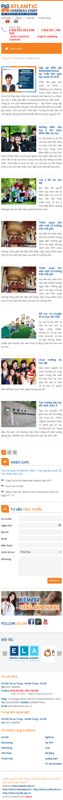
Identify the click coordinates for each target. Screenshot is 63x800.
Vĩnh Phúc (6, 753)
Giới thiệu (6, 17)
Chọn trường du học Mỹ (50, 361)
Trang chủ (6, 58)
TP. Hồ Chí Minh (53, 763)
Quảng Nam (51, 758)
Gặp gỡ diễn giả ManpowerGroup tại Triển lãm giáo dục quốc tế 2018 (50, 72)
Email (4, 539)
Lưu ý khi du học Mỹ (50, 181)
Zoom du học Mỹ (14, 486)
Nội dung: (6, 559)
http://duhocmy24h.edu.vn (17, 793)
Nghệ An (49, 737)
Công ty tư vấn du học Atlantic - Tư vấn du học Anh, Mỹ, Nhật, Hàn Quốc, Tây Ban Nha (19, 8)
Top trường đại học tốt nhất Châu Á (50, 404)
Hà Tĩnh (49, 742)
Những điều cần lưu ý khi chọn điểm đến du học (50, 130)
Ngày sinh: (6, 525)
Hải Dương (6, 742)
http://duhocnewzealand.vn (17, 789)
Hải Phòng (6, 747)
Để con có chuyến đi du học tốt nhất (50, 315)
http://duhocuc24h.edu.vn (47, 789)
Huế (47, 747)
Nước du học (8, 552)
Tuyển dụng (44, 17)
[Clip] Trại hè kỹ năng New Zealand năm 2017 (29, 480)
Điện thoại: (6, 545)
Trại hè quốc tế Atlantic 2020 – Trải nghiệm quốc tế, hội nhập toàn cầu (31, 472)
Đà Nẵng (49, 753)
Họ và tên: (6, 519)
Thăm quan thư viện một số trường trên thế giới (50, 225)
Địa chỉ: (5, 532)
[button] (31, 48)
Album (18, 17)
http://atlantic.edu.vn (23, 785)
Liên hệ (30, 17)
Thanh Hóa (7, 758)
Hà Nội (4, 737)
